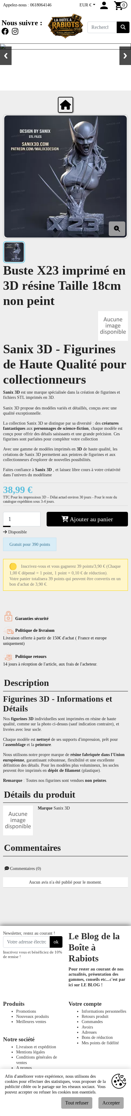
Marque (45, 808)
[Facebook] (6, 32)
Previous (6, 55)
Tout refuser (76, 1102)
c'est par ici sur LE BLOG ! (97, 982)
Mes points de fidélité (100, 1042)
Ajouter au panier (91, 519)
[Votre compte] (104, 7)
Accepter (111, 1102)
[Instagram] (15, 32)
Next (125, 55)
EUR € (86, 4)
